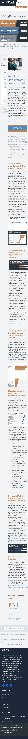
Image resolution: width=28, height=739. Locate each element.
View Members (4, 110)
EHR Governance (20, 620)
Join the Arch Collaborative (17, 127)
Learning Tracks (6, 44)
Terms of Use (6, 737)
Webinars (2, 46)
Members (10, 46)
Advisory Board (5, 697)
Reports (14, 44)
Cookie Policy (8, 733)
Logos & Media (5, 707)
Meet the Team (5, 694)
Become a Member (20, 7)
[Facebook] (7, 685)
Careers (4, 701)
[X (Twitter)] (11, 685)
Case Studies (21, 44)
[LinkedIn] (3, 685)
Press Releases (5, 704)
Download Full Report (4, 58)
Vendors (14, 49)
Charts (18, 46)
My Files (25, 46)
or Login (17, 133)
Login (7, 7)
